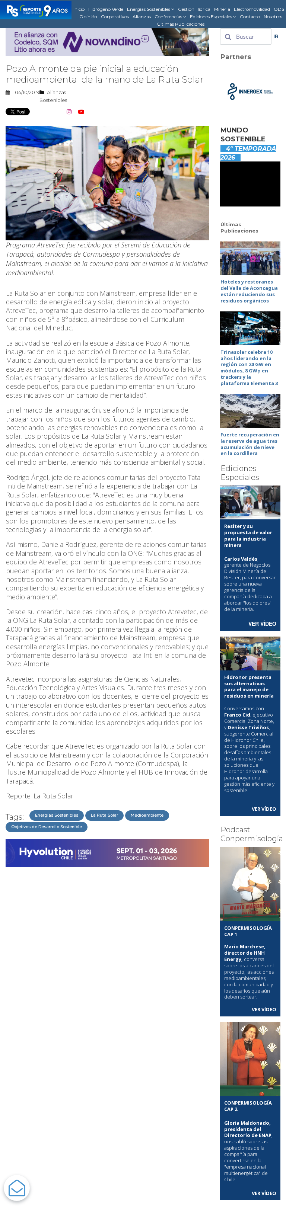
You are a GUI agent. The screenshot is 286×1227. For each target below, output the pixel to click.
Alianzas (142, 16)
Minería (222, 9)
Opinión (88, 16)
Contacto (250, 16)
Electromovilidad (252, 9)
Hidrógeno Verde (105, 9)
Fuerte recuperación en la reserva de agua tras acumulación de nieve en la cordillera (249, 444)
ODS (279, 9)
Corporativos (115, 16)
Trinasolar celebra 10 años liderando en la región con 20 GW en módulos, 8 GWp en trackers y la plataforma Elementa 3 (249, 368)
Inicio (79, 9)
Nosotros (273, 16)
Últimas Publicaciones (180, 24)
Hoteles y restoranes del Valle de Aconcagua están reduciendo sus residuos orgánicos (249, 291)
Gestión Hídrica (194, 9)
